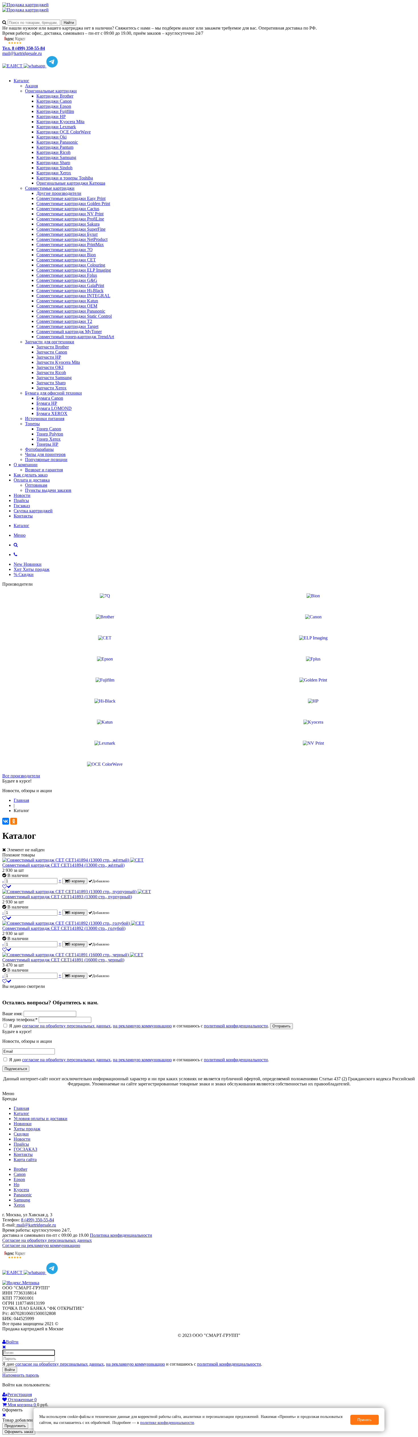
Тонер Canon (48, 428)
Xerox (19, 1205)
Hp (16, 1184)
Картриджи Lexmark (56, 126)
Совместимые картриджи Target (67, 326)
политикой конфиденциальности (236, 1025)
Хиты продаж (27, 1128)
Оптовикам (36, 485)
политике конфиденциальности (167, 1423)
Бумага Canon (49, 398)
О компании (26, 464)
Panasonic (23, 1194)
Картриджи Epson (53, 106)
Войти (10, 1370)
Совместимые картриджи (50, 188)
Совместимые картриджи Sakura (68, 224)
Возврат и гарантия (44, 469)
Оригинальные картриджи (51, 90)
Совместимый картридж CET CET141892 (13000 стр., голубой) (63, 928)
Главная (21, 1108)
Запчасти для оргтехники (49, 341)
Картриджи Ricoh (53, 152)
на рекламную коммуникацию (142, 1025)
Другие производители (58, 193)
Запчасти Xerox (51, 387)
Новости (22, 495)
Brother (20, 1169)
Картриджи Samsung (56, 157)
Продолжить (15, 1426)
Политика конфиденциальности (121, 1235)
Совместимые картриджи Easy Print (70, 198)
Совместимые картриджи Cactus (67, 208)
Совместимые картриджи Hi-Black (70, 290)
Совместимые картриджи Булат (67, 234)
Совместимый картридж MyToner (69, 331)
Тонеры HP (47, 444)
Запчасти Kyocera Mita (58, 362)
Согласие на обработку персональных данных (47, 1240)
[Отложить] (6, 886)
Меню (20, 535)
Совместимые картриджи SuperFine (70, 229)
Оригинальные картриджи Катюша (70, 183)
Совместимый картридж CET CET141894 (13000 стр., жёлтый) (63, 865)
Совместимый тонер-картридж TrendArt (75, 336)
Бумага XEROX (51, 413)
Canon (20, 1174)
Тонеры (32, 423)
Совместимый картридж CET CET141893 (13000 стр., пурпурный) (67, 896)
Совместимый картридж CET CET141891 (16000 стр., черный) (63, 959)
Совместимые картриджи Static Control (74, 316)
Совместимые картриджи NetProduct (71, 239)
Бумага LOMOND (54, 408)
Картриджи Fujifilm (55, 111)
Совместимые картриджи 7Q (64, 249)
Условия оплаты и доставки (40, 1118)
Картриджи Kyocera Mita (60, 121)
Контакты (23, 515)
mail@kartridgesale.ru (22, 53)
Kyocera (21, 1189)
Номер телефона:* (20, 1019)
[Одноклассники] (13, 821)
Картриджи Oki (51, 137)
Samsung (22, 1200)
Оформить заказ (19, 1432)
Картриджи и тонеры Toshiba (64, 178)
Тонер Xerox (48, 439)
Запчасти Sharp (51, 382)
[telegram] (52, 65)
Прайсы (21, 500)
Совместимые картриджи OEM (66, 305)
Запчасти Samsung (54, 377)
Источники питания (44, 418)
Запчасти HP (48, 357)
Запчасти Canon (51, 352)
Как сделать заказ (30, 474)
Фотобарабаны (39, 449)
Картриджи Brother (54, 96)
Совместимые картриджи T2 (64, 321)
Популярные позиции (46, 459)
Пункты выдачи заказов (48, 490)
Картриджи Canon (54, 101)
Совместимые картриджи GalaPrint (70, 285)
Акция (31, 85)
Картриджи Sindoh (54, 167)
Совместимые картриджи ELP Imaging (73, 270)
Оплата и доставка (32, 480)
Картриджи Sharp (53, 162)
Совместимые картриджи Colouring (70, 265)
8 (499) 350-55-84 (37, 1219)
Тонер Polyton (49, 433)
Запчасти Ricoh (51, 372)
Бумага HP (46, 403)
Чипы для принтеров (45, 454)
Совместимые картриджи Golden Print (73, 203)
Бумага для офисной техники (53, 393)
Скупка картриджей (33, 510)
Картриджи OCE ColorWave (63, 131)
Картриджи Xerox (53, 172)
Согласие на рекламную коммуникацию (41, 1245)
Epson (19, 1179)
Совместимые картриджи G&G (66, 280)
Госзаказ (22, 505)
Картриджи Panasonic (57, 142)
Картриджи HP (51, 116)
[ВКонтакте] (5, 821)
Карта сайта (25, 1159)
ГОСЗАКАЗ (25, 1149)
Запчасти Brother (52, 346)
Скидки (21, 1134)
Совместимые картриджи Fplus (66, 275)
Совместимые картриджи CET (66, 259)
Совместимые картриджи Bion (66, 254)
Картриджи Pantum (54, 147)
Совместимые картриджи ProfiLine (70, 218)
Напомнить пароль (20, 1375)
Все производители (21, 775)
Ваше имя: (12, 1013)
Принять (364, 1420)
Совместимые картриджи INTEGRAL (73, 295)
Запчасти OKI (49, 367)
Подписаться (16, 1069)
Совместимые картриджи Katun (67, 300)
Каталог (21, 80)
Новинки (23, 1123)
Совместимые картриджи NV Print (70, 213)
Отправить (281, 1026)
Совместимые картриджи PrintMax (70, 244)
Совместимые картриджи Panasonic (70, 311)
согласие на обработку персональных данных (66, 1025)
